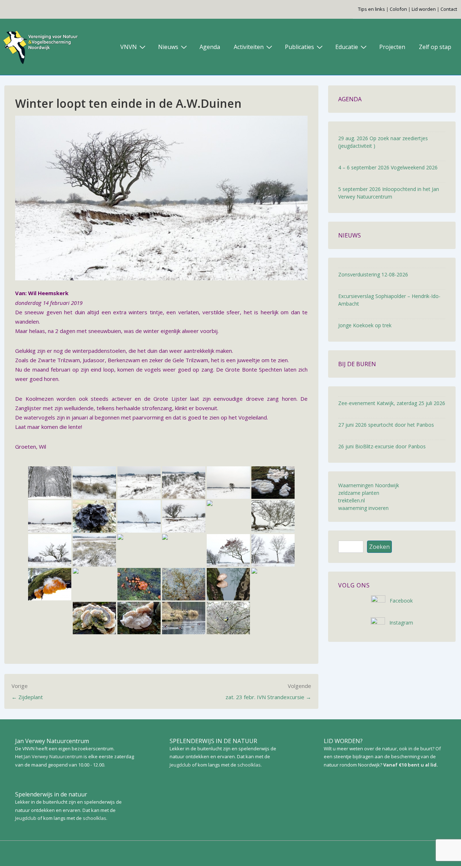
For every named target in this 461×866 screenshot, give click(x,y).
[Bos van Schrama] (94, 584)
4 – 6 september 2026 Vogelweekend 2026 (388, 167)
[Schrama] (228, 550)
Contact (448, 9)
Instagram (399, 622)
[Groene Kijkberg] (183, 482)
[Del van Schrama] (273, 550)
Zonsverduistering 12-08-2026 (373, 274)
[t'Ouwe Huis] (49, 482)
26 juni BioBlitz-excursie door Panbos (382, 446)
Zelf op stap (435, 47)
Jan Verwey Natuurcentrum (53, 756)
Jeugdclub (25, 818)
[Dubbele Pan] (94, 482)
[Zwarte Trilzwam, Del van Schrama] (94, 516)
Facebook (399, 600)
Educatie (346, 47)
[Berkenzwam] (228, 516)
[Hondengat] (228, 482)
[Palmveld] (183, 516)
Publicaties (299, 47)
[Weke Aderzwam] (273, 482)
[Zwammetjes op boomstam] (139, 584)
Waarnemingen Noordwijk (368, 485)
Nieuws (168, 47)
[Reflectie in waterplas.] (183, 584)
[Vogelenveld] (49, 516)
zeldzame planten (358, 492)
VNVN (128, 47)
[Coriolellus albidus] (139, 618)
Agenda (210, 47)
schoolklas (94, 818)
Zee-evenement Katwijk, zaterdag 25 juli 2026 (391, 403)
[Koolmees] (228, 618)
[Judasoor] (273, 584)
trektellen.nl (351, 500)
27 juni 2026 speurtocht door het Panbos (386, 424)
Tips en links (371, 9)
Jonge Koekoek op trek (364, 325)
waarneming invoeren (363, 508)
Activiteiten (249, 47)
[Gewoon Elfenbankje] (94, 618)
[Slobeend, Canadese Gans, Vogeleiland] (183, 618)
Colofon (398, 9)
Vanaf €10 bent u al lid (410, 764)
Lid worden (424, 9)
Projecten (392, 47)
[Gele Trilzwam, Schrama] (49, 584)
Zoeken (379, 547)
